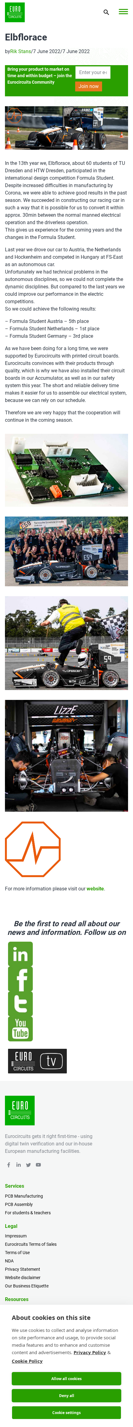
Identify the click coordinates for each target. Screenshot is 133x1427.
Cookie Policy (27, 1361)
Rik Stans (20, 51)
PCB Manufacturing (24, 1196)
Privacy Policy (90, 1352)
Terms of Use (17, 1252)
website (95, 889)
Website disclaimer (23, 1277)
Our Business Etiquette (27, 1285)
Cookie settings (66, 1412)
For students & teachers (28, 1212)
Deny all (66, 1395)
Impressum (16, 1235)
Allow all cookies (66, 1378)
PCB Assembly (19, 1204)
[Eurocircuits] (15, 12)
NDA (9, 1260)
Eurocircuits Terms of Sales (31, 1244)
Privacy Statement (22, 1269)
